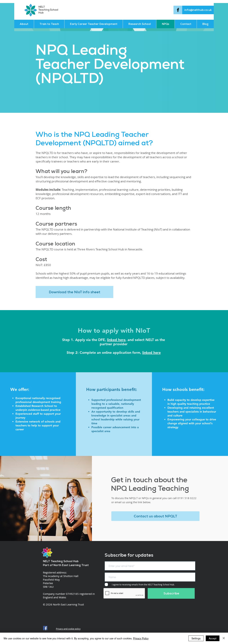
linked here (116, 340)
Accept (212, 638)
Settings (196, 638)
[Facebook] (178, 10)
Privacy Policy (141, 638)
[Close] (224, 638)
